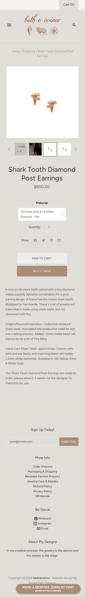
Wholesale (43, 496)
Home (16, 51)
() (68, 5)
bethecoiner (41, 578)
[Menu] (9, 25)
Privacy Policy (42, 491)
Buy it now (42, 271)
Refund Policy (42, 486)
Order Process (43, 466)
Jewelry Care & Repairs (42, 481)
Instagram (44, 523)
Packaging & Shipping (42, 471)
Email (44, 528)
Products (29, 51)
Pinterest (44, 518)
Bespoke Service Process (42, 476)
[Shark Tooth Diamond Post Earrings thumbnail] (21, 149)
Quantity (34, 227)
